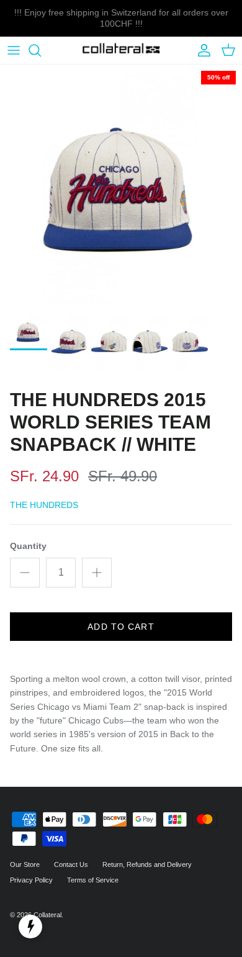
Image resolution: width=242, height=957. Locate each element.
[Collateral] (121, 50)
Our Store (25, 864)
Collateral (47, 914)
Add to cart (120, 627)
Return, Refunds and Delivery (147, 864)
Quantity (28, 546)
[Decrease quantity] (25, 572)
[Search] (41, 50)
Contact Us (71, 864)
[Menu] (13, 50)
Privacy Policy (31, 880)
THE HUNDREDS (44, 505)
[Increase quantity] (97, 572)
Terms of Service (93, 880)
